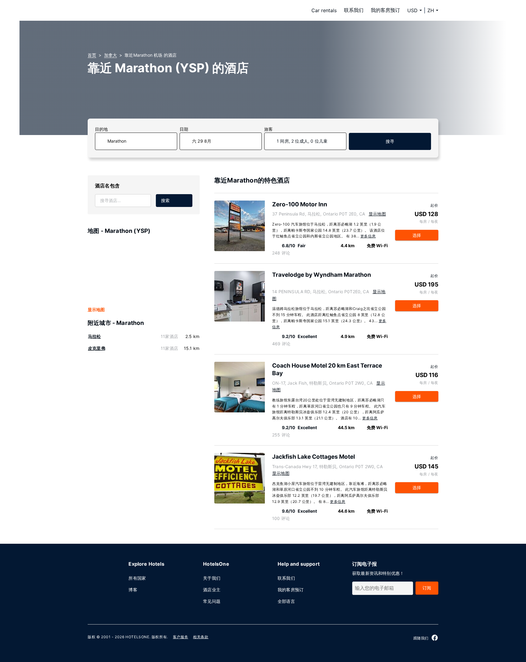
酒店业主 (211, 589)
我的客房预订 (385, 10)
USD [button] (412, 10)
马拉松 (94, 336)
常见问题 (211, 601)
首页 (92, 55)
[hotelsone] (126, 10)
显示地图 (96, 309)
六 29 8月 (201, 141)
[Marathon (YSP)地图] (144, 270)
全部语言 (286, 601)
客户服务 (180, 637)
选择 (416, 235)
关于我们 (211, 578)
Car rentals (324, 10)
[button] (432, 10)
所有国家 (137, 578)
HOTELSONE (137, 637)
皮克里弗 (96, 348)
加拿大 (110, 55)
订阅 (427, 587)
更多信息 (368, 236)
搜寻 (390, 141)
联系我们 (353, 10)
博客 (132, 589)
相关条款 (200, 637)
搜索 (165, 200)
